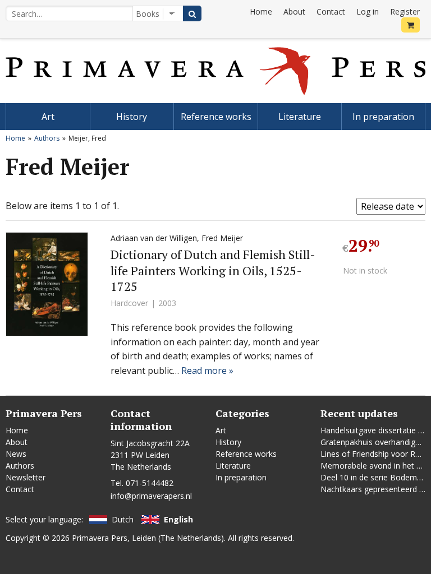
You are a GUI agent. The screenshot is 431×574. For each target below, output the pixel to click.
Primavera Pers (99, 538)
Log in (367, 11)
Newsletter (25, 477)
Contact (331, 11)
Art (48, 116)
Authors (46, 138)
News (16, 453)
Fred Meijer (222, 238)
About (294, 11)
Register (405, 11)
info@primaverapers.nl (151, 495)
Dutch (123, 519)
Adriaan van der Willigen (154, 238)
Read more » (207, 370)
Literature (299, 116)
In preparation (383, 116)
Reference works (216, 116)
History (131, 116)
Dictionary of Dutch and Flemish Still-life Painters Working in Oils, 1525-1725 (213, 270)
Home (261, 11)
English (178, 519)
